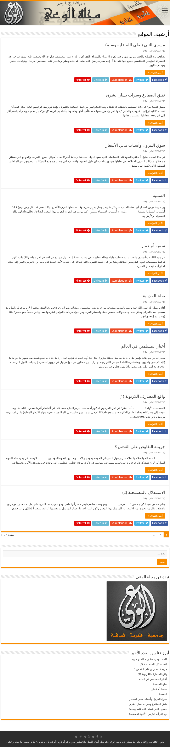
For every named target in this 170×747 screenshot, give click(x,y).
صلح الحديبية (154, 295)
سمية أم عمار (153, 245)
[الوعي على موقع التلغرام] (76, 736)
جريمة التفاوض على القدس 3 (139, 446)
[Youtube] (89, 736)
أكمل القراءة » (155, 72)
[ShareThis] (85, 736)
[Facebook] (97, 736)
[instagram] (81, 736)
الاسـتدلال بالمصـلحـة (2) (143, 492)
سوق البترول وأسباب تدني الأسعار (135, 145)
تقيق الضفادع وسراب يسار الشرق (135, 95)
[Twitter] (93, 736)
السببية (159, 195)
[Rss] (100, 736)
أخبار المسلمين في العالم (143, 346)
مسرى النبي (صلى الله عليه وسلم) (135, 44)
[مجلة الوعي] (85, 13)
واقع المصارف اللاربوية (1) (142, 396)
